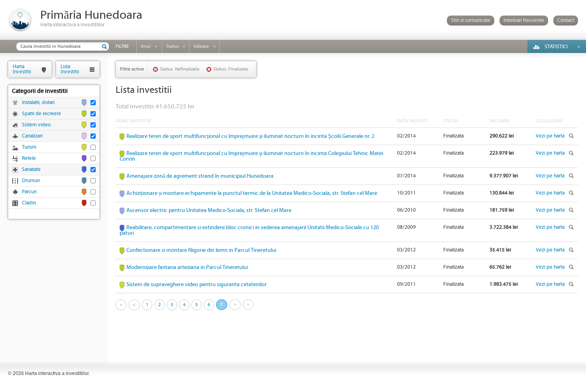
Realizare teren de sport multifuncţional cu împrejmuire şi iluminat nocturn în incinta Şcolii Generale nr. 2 (250, 136)
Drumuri (31, 181)
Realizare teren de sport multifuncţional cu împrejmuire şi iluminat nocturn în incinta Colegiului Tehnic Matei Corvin (251, 156)
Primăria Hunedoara (91, 15)
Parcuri (29, 192)
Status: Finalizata (230, 69)
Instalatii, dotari (38, 103)
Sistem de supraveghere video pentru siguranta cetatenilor (196, 284)
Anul (146, 46)
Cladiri (29, 203)
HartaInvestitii (22, 69)
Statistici (556, 47)
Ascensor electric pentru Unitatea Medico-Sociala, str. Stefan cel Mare (208, 210)
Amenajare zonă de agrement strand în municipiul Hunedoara (199, 176)
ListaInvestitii (70, 69)
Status (172, 46)
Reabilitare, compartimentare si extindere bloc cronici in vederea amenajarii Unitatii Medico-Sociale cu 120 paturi (249, 230)
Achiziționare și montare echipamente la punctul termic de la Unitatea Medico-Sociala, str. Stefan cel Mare (251, 193)
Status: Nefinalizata (179, 69)
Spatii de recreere (41, 114)
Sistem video (36, 125)
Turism (29, 147)
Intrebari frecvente (523, 21)
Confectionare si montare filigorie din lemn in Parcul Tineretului (201, 250)
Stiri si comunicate (470, 21)
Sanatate (31, 170)
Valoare (201, 46)
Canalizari (32, 136)
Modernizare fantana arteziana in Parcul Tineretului (187, 267)
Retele (29, 158)
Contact (565, 21)
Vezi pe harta (550, 136)
